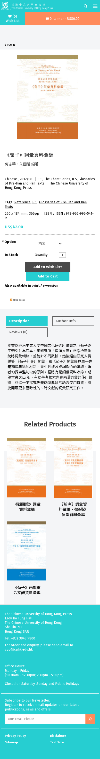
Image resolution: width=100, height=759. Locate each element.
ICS (34, 202)
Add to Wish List (47, 267)
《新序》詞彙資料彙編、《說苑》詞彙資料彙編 (73, 509)
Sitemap (11, 742)
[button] (62, 19)
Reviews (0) (18, 332)
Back (11, 45)
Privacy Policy (15, 736)
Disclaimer (58, 736)
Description (19, 321)
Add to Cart (48, 276)
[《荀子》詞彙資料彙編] (47, 96)
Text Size (57, 742)
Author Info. (66, 321)
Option (10, 242)
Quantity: (41, 255)
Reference (22, 202)
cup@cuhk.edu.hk (19, 649)
